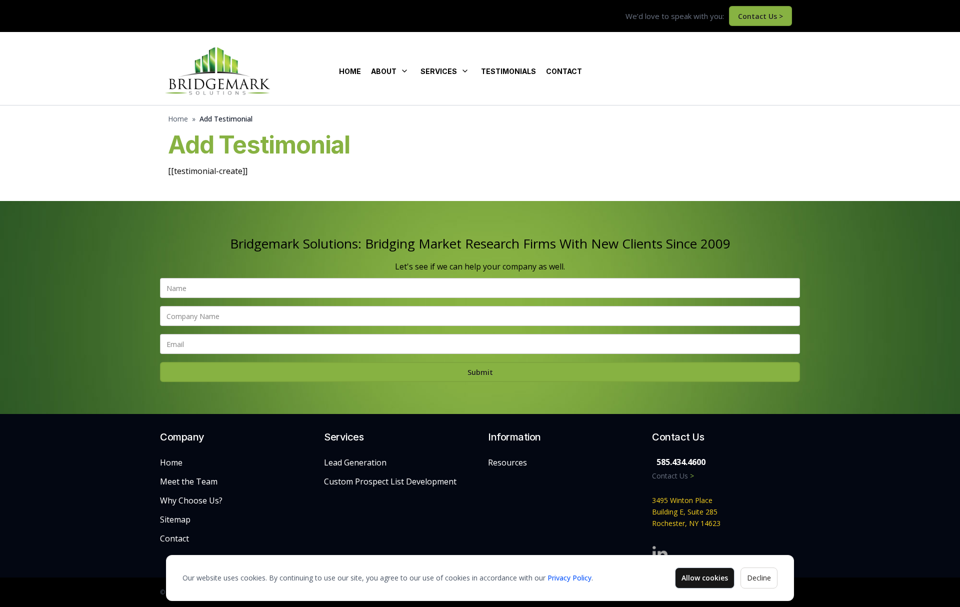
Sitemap (175, 519)
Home (350, 71)
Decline (759, 577)
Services (438, 71)
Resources (507, 462)
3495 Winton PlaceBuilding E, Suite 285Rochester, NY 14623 (686, 512)
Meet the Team (189, 481)
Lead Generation (355, 462)
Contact (564, 71)
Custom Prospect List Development (390, 481)
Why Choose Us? (191, 500)
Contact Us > (760, 16)
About (383, 71)
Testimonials (508, 71)
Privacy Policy (570, 577)
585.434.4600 (681, 462)
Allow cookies (705, 577)
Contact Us (673, 475)
